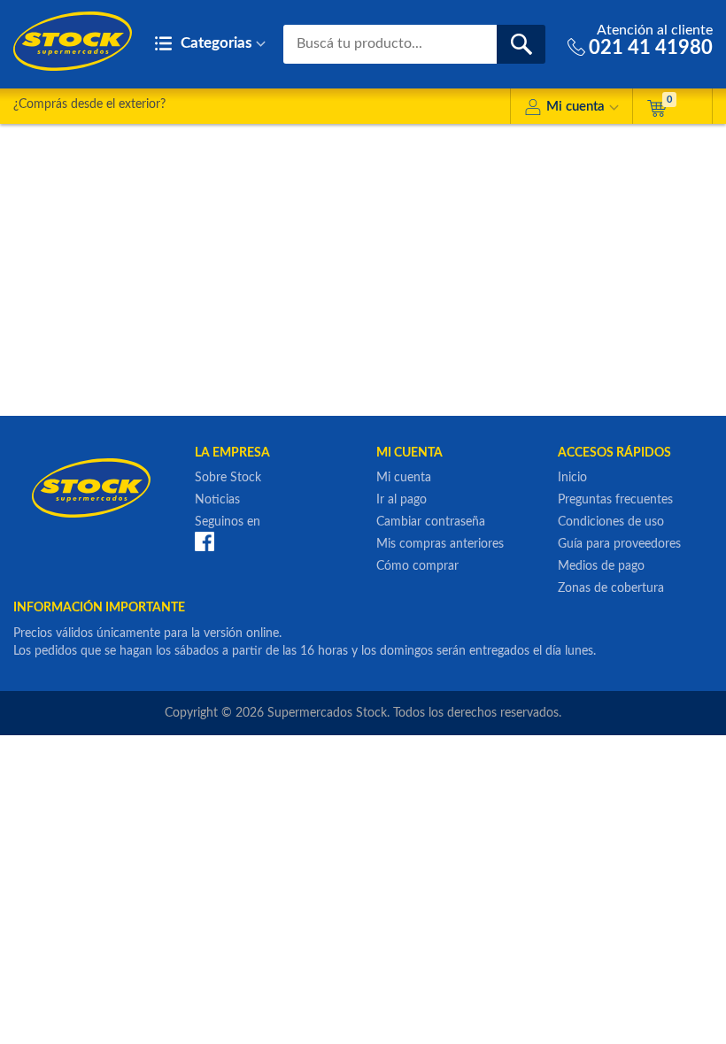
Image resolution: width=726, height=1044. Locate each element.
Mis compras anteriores (440, 544)
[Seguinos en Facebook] (204, 540)
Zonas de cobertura (611, 588)
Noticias (217, 500)
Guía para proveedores (619, 544)
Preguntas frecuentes (615, 500)
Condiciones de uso (611, 522)
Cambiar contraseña (430, 522)
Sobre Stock (228, 478)
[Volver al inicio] (72, 41)
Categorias (214, 42)
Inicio (572, 478)
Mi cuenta (575, 106)
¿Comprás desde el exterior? (89, 104)
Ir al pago (401, 500)
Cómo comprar (417, 566)
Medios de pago (601, 566)
